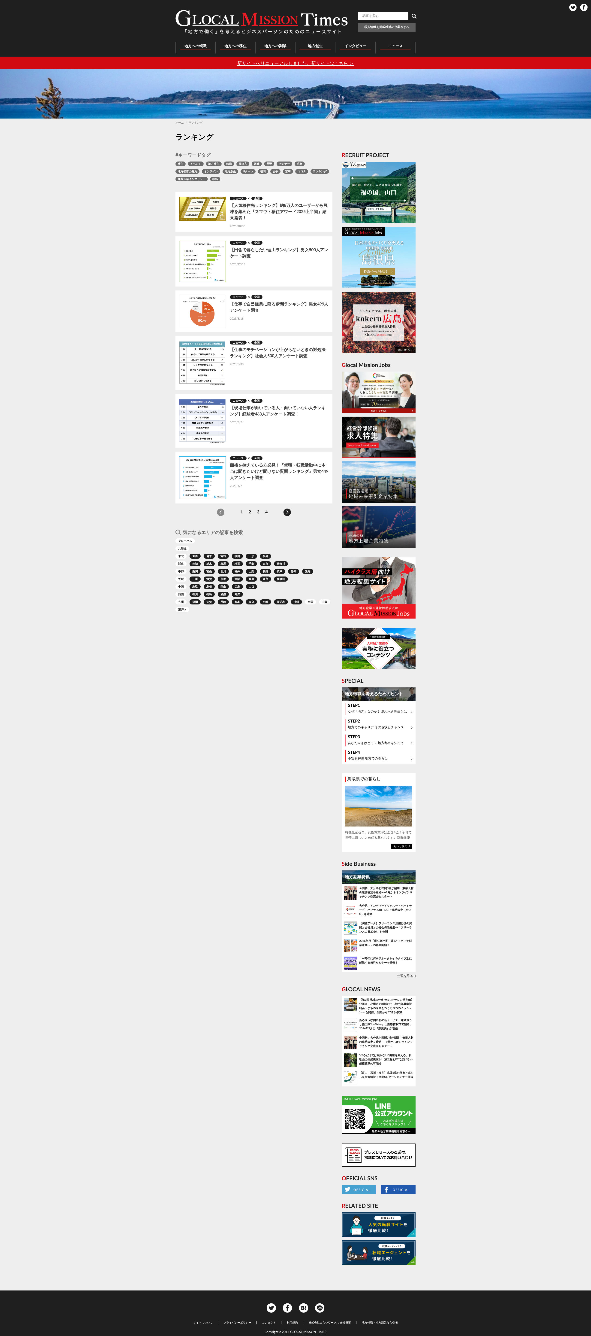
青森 (195, 556)
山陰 (324, 602)
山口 (251, 586)
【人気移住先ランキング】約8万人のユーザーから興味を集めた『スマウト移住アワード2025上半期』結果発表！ (279, 212)
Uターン (248, 171)
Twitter (573, 7)
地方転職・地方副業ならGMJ (380, 1322)
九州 (181, 602)
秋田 (237, 556)
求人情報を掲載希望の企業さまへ (386, 27)
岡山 (223, 586)
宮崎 (288, 171)
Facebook (584, 7)
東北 (181, 556)
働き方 (243, 163)
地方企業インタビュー (191, 179)
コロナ (302, 171)
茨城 (195, 563)
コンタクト (269, 1322)
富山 (209, 571)
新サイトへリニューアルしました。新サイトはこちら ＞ (295, 63)
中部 (181, 571)
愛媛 (223, 594)
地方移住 (213, 163)
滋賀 (209, 579)
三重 (195, 579)
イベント (195, 163)
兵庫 (251, 579)
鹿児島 (281, 602)
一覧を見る (405, 976)
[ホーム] (261, 22)
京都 (223, 579)
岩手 (275, 171)
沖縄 (296, 602)
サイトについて (203, 1322)
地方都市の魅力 (187, 171)
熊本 (237, 602)
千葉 (251, 563)
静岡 (293, 571)
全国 (257, 198)
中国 (181, 586)
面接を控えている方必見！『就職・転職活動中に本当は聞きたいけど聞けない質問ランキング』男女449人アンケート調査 (279, 471)
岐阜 (279, 571)
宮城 (223, 556)
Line (319, 1308)
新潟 (195, 571)
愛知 (308, 571)
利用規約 (292, 1322)
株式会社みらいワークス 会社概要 (330, 1322)
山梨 (251, 571)
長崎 (223, 602)
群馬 (223, 563)
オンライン (211, 171)
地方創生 (230, 171)
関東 (181, 563)
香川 (195, 594)
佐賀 (209, 602)
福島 (215, 179)
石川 (223, 571)
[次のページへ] (287, 512)
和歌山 (281, 579)
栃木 (209, 563)
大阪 (237, 579)
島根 (209, 586)
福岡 (263, 171)
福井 (237, 571)
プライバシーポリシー (237, 1322)
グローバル (185, 541)
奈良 (265, 579)
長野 (269, 163)
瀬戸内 (182, 609)
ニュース (238, 198)
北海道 (182, 548)
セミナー (284, 163)
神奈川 (281, 563)
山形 (251, 556)
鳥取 (195, 586)
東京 (265, 563)
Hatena (303, 1308)
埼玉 (237, 563)
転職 (229, 163)
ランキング (320, 171)
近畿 (181, 579)
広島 (299, 163)
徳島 (209, 594)
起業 (256, 163)
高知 (237, 594)
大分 (251, 602)
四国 (181, 594)
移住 (180, 163)
